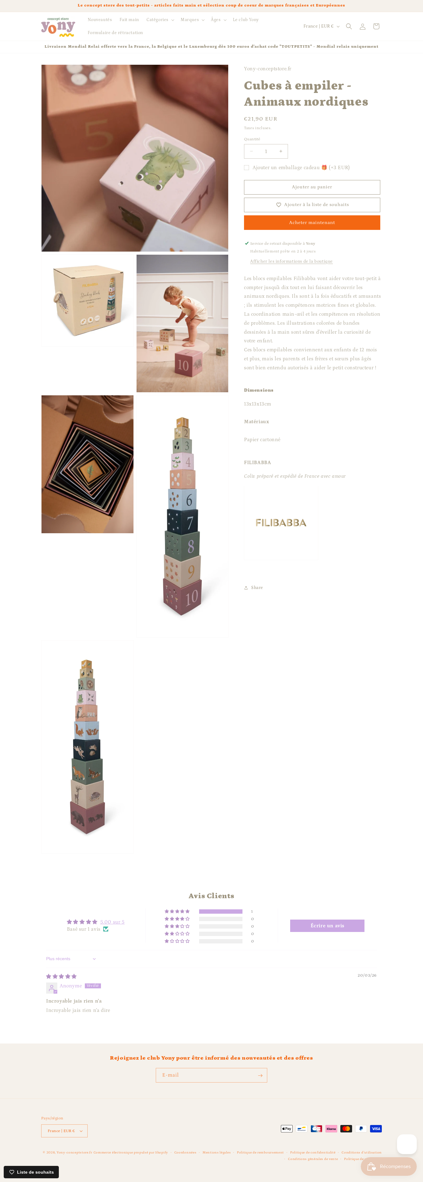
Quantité (252, 139)
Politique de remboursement (260, 1152)
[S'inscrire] (260, 1075)
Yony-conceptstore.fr (74, 1152)
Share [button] (257, 587)
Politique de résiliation (363, 1159)
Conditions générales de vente (313, 1159)
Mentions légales (217, 1152)
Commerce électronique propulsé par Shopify (131, 1152)
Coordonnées (185, 1152)
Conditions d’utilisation (362, 1152)
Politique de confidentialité (313, 1152)
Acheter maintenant (312, 222)
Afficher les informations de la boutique (291, 261)
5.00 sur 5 (112, 922)
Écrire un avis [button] (327, 925)
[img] (61, 976)
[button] (160, 19)
